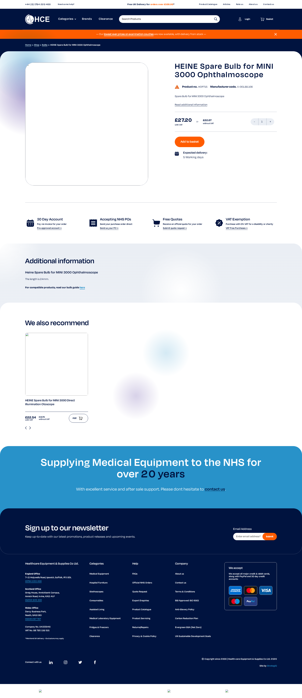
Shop (36, 45)
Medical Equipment (99, 574)
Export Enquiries (140, 600)
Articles (227, 4)
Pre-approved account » (49, 228)
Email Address (242, 529)
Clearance (106, 19)
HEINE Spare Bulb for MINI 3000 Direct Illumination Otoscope (50, 402)
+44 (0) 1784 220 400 (38, 4)
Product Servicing (141, 618)
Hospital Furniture (98, 582)
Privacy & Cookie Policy (144, 636)
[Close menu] (275, 34)
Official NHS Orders (142, 582)
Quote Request (139, 591)
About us (253, 4)
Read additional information (191, 104)
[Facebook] (95, 662)
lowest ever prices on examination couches (129, 34)
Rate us (239, 4)
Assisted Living (96, 609)
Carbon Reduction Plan (186, 618)
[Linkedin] (51, 662)
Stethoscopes (96, 591)
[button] (215, 19)
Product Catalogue (208, 4)
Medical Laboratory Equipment (105, 618)
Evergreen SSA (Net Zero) (188, 627)
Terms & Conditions (185, 591)
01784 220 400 (33, 581)
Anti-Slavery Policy (184, 609)
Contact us (268, 4)
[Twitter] (80, 662)
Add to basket (190, 141)
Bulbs (44, 45)
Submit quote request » (175, 228)
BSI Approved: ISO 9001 (187, 600)
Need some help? (66, 4)
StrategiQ (272, 666)
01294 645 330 (33, 600)
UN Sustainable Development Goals (193, 636)
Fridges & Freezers (99, 627)
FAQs (134, 574)
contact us (215, 489)
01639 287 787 (33, 619)
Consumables (96, 600)
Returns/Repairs (140, 627)
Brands (87, 19)
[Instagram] (65, 662)
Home (28, 45)
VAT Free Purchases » (237, 228)
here (82, 287)
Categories (65, 19)
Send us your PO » (109, 228)
